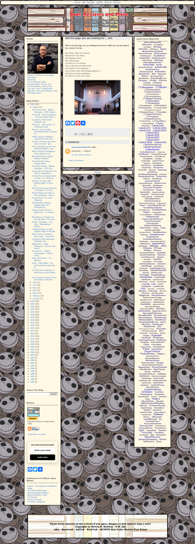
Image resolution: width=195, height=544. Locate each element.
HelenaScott (145, 244)
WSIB (152, 435)
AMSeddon (143, 49)
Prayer (146, 349)
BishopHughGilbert (156, 76)
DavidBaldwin (158, 165)
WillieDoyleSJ (148, 442)
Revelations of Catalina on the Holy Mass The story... (44, 218)
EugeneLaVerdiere (158, 192)
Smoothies (163, 397)
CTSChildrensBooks (152, 90)
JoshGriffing (143, 270)
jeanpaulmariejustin (81, 147)
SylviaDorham (146, 414)
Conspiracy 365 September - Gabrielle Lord (44, 240)
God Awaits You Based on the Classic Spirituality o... (44, 172)
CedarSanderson (147, 152)
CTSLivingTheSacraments (152, 110)
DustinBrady (157, 179)
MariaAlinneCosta (146, 300)
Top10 (141, 430)
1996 (32, 379)
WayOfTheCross (152, 437)
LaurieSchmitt (161, 282)
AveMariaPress (152, 69)
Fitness (146, 212)
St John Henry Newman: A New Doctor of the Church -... (43, 272)
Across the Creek (34, 499)
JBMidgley (154, 246)
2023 (32, 307)
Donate (91, 2)
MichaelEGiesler (160, 315)
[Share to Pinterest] (91, 134)
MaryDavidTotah (158, 304)
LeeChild (146, 284)
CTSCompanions (152, 94)
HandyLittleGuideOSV (157, 241)
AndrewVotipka (147, 60)
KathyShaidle (159, 277)
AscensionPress (145, 67)
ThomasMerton (160, 428)
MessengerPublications (152, 313)
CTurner (159, 123)
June (35, 285)
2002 (32, 363)
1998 (32, 374)
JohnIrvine (161, 264)
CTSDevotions (152, 101)
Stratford (147, 410)
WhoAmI (162, 439)
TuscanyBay (146, 432)
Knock (152, 282)
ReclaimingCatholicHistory (152, 365)
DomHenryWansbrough (147, 174)
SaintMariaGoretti (145, 380)
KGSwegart (144, 275)
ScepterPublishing (152, 389)
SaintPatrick (158, 383)
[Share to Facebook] (88, 134)
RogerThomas (159, 369)
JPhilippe (147, 250)
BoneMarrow (144, 78)
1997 (32, 376)
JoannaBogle (146, 261)
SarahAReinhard (152, 387)
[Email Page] (75, 134)
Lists (143, 288)
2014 (32, 331)
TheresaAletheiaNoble (152, 424)
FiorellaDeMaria (159, 210)
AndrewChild (144, 58)
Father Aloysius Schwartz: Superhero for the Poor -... (44, 138)
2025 (32, 301)
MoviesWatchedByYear (148, 322)
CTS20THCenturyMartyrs (152, 85)
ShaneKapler (159, 394)
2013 (32, 333)
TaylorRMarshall (150, 419)
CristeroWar (145, 161)
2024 (32, 304)
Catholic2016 (158, 125)
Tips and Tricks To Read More (39, 89)
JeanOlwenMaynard (147, 255)
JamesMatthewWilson (147, 253)
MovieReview (160, 320)
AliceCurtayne (160, 53)
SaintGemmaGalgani (159, 376)
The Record (32, 497)
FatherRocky (161, 203)
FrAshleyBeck (157, 212)
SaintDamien (144, 376)
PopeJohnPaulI (145, 347)
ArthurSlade (148, 64)
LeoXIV (160, 284)
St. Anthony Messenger (37, 490)
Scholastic (147, 392)
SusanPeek (157, 410)
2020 (32, 315)
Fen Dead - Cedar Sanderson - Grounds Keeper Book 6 (44, 116)
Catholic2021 (152, 133)
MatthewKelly (144, 311)
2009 (32, 344)
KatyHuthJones (158, 279)
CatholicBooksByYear (152, 144)
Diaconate (152, 170)
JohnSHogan (146, 266)
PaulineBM (156, 335)
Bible (154, 74)
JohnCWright (157, 261)
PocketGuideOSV (157, 342)
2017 (32, 323)
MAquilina (142, 291)
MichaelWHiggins (145, 318)
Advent (163, 49)
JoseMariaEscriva (158, 268)
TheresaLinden (146, 425)
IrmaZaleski (142, 246)
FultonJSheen (145, 228)
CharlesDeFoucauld (159, 154)
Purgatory (161, 354)
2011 (32, 339)
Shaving (154, 397)
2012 (32, 336)
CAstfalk (152, 80)
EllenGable (146, 185)
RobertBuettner (146, 369)
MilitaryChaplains (146, 320)
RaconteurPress (152, 356)
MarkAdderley (158, 302)
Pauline (146, 336)
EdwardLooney (160, 183)
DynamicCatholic (152, 181)
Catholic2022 (152, 135)
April (35, 290)
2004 (32, 358)
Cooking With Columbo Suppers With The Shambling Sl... (41, 205)
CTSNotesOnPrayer (146, 112)
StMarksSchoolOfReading (152, 403)
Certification (143, 154)
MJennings (153, 291)
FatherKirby (158, 197)
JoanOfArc (157, 259)
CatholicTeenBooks (152, 147)
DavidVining (146, 168)
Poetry (146, 344)
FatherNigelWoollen (152, 199)
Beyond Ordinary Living (37, 495)
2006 (32, 352)
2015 (32, 328)
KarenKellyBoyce (158, 275)
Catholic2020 (159, 130)
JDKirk (164, 246)
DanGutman (157, 163)
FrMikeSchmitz (152, 216)
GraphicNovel (152, 237)
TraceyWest (151, 430)
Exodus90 (145, 194)
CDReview (162, 81)
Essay (159, 190)
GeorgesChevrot (145, 232)
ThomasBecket (160, 426)
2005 (32, 355)
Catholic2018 (159, 128)
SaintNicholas (146, 383)
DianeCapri (162, 170)
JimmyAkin (147, 259)
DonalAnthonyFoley (146, 176)
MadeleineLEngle (157, 293)
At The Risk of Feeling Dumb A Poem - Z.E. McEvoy (44, 177)
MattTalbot (160, 309)
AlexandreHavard (145, 54)
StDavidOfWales (147, 401)
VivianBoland (143, 435)
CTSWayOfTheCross (152, 119)
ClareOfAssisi (160, 156)
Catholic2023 (152, 137)
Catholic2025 (145, 142)
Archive (117, 2)
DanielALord (146, 165)
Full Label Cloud (34, 93)
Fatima (142, 205)
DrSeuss (146, 179)
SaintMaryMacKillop (159, 380)
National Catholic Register (38, 493)
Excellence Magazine (36, 502)
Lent (154, 284)
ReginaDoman (144, 367)
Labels (99, 2)
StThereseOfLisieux (157, 406)
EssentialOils (145, 192)
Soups (147, 399)
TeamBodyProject (152, 421)
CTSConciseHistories (152, 97)
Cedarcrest (161, 152)
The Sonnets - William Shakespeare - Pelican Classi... (42, 253)
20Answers (147, 44)
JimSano (160, 257)
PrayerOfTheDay (152, 351)
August (36, 107)
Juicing (145, 272)
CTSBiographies (145, 87)
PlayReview (161, 340)
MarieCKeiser (159, 300)
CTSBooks (161, 87)
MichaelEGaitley (145, 315)
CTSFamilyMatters (145, 105)
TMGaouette (157, 417)
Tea (160, 419)
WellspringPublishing (148, 439)
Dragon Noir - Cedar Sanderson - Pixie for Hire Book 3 (43, 246)
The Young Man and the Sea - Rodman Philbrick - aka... (44, 147)
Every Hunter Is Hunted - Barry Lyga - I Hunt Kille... (44, 235)
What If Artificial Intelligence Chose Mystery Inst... (43, 152)
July (35, 282)
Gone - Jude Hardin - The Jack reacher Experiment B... (43, 265)
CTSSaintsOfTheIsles (152, 114)
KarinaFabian (146, 277)
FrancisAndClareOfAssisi (152, 219)
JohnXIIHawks (159, 266)
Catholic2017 (145, 128)
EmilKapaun (158, 185)
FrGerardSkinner (146, 214)
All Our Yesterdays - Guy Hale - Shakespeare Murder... (42, 224)
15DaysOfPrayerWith (152, 42)
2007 (32, 350)
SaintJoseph (158, 378)
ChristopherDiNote (146, 156)
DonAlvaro (163, 174)
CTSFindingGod (160, 106)
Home (77, 2)
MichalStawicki (160, 318)
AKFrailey (157, 47)
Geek (163, 228)
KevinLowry (143, 282)
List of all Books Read (36, 82)
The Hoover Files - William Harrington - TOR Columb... (44, 111)
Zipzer (158, 441)
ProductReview (147, 353)
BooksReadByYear (158, 78)
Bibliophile (162, 74)
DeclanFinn (158, 167)
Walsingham (161, 435)
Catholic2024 (152, 140)
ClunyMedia (148, 159)
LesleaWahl (146, 286)
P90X (161, 331)
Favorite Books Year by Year (39, 84)
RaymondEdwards (152, 358)
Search (107, 2)
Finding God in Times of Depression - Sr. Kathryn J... (43, 212)
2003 (32, 360)
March (35, 293)
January (36, 298)
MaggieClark (144, 295)
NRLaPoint (146, 324)
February (37, 296)
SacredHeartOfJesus (147, 374)
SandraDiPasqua (157, 385)
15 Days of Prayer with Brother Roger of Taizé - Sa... (43, 183)
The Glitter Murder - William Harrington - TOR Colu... (43, 167)
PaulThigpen (153, 333)
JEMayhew (147, 248)
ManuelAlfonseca (158, 295)
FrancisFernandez (152, 221)
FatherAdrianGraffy (157, 194)
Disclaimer (31, 77)
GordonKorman (157, 234)
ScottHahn (159, 392)
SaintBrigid (161, 374)
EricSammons (148, 190)
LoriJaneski (160, 289)
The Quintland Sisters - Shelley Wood (41, 162)
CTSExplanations (152, 103)
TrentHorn (162, 430)
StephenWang (146, 408)
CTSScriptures (152, 117)
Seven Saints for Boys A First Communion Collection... (44, 278)
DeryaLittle (142, 170)
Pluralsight (145, 342)
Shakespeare (146, 394)
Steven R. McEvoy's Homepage (40, 75)
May (35, 288)
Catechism (145, 126)
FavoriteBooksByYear (156, 205)
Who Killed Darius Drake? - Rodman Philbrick (43, 157)
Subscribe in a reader (37, 434)
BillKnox (145, 76)
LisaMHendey (158, 286)
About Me (31, 80)
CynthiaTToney (158, 161)
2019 (32, 317)
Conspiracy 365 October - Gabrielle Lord (42, 121)
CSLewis (147, 83)
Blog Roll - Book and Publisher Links (42, 91)
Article (159, 65)
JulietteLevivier (156, 273)
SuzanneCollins (146, 412)
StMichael (143, 406)
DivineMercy (152, 172)
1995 (32, 382)
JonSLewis (143, 268)
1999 (32, 371)
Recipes (160, 363)
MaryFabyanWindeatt (152, 306)
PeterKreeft (146, 338)
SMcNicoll (156, 372)
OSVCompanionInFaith (146, 329)
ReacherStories (152, 360)
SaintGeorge (146, 378)
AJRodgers (147, 47)
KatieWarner (146, 280)
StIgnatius (160, 401)
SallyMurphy (144, 385)
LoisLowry (150, 289)
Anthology (158, 60)
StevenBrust (159, 408)
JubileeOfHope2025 (158, 270)
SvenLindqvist (159, 412)
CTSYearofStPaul (148, 123)
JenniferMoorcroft (148, 257)
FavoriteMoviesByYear (152, 208)
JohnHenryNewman (147, 264)
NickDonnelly (157, 324)
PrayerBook (157, 349)
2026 (32, 104)
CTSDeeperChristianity (152, 99)
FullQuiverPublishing (152, 225)
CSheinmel (157, 83)
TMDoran (146, 417)
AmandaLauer (145, 56)
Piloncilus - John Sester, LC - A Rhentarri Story (44, 126)
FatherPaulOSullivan (152, 201)
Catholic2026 (160, 142)
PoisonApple (156, 345)
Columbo (158, 159)
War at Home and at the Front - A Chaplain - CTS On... (44, 189)
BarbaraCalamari (146, 72)
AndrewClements (159, 58)
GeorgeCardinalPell (152, 230)
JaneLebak (161, 253)
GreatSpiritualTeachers (152, 239)
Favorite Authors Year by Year (39, 86)
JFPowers (158, 248)
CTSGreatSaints (145, 108)
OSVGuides (161, 329)
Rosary (147, 372)
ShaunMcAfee (143, 397)
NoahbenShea (149, 326)
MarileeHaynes (146, 302)
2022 (32, 309)
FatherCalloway (147, 196)
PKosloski (143, 333)
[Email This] (80, 134)
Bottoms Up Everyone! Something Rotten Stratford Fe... (44, 132)
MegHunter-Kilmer (159, 311)
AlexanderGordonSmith (152, 51)
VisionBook (159, 432)
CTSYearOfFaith (144, 121)
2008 (32, 347)
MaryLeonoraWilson (147, 309)
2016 (32, 325)
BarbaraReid (160, 72)
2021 (32, 312)
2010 (32, 342)
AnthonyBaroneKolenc (152, 62)
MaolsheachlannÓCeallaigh (152, 297)
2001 (32, 366)
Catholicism (152, 149)
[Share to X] (86, 134)
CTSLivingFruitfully (160, 108)
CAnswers (142, 80)
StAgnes (156, 399)
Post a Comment (76, 160)
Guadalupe (144, 241)
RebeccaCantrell (147, 363)
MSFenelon (146, 293)
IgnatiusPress (158, 243)
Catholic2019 (145, 130)
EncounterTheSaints (152, 187)
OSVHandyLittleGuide (149, 331)
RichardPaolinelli (159, 367)
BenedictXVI (144, 74)
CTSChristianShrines (152, 92)
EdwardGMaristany (145, 183)
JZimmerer (157, 250)
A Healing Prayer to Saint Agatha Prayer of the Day (43, 230)
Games (156, 228)
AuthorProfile (161, 67)
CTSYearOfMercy (159, 121)
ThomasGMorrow (145, 428)
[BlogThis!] (83, 134)
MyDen (163, 322)
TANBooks (158, 414)
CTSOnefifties (161, 112)
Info (84, 2)
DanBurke (146, 163)
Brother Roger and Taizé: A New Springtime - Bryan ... (44, 194)
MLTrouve (163, 291)
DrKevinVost (161, 176)
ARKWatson (154, 49)
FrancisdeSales (152, 223)
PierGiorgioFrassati (147, 340)
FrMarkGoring (159, 214)
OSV (159, 326)
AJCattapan (158, 45)
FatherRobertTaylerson (147, 203)
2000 (32, 368)
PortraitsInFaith (159, 347)
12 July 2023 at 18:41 (81, 155)
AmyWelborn (159, 56)
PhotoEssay (158, 338)
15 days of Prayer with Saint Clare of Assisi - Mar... (43, 142)
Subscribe (43, 457)
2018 (32, 320)
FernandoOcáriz (144, 210)
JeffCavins (161, 255)
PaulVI (162, 333)
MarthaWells (146, 304)
